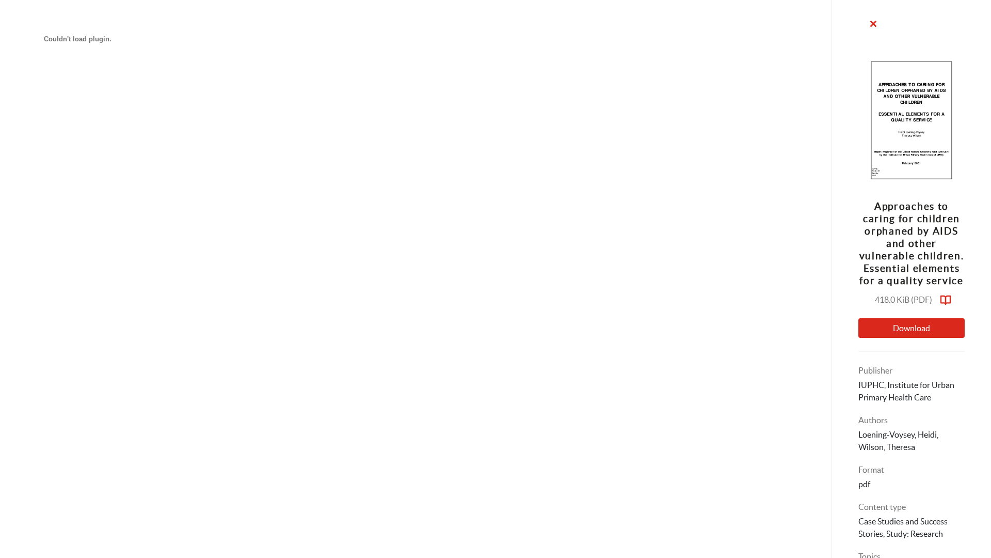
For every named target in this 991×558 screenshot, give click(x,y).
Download (911, 328)
